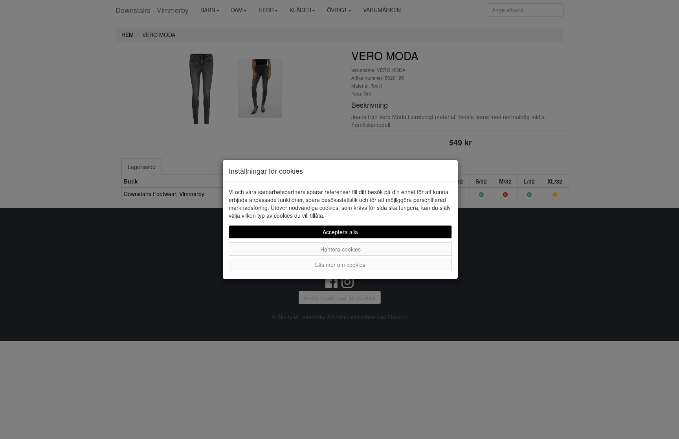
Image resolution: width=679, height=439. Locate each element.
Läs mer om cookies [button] (340, 264)
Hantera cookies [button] (340, 249)
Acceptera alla (340, 232)
